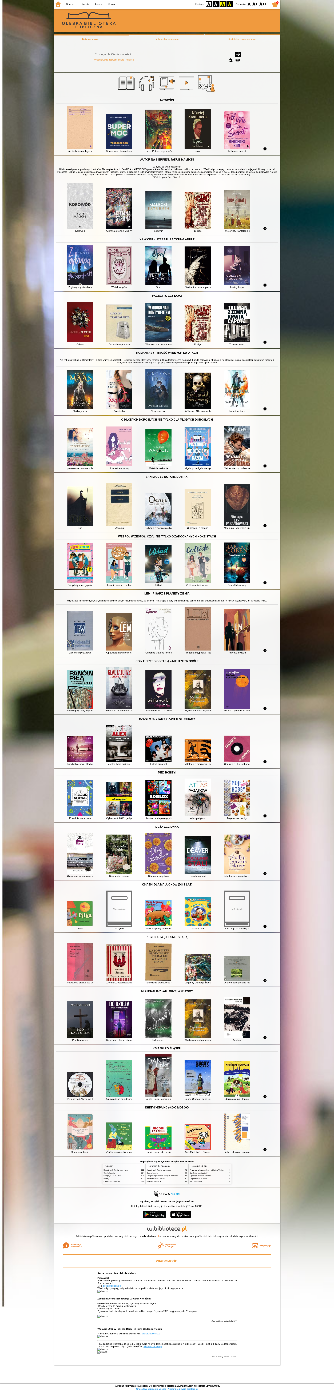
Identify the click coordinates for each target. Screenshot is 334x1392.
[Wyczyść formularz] (230, 60)
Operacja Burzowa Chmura (200, 1176)
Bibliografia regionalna (167, 39)
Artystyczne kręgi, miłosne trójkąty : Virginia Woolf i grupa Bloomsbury (217, 1170)
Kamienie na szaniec (112, 1181)
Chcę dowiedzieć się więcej (151, 1389)
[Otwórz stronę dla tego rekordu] (81, 128)
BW (215, 3)
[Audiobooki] (167, 91)
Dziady (106, 1179)
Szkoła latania (109, 1173)
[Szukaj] (238, 54)
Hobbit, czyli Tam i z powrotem (116, 1170)
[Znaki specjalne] (237, 60)
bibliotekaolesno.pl (112, 1286)
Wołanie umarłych (154, 1181)
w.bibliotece (150, 1236)
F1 (255, 3)
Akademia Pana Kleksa (156, 1179)
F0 (249, 3)
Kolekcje (130, 59)
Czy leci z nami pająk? (199, 1173)
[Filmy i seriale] (187, 91)
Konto (111, 4)
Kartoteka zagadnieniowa (242, 39)
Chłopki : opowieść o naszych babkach (162, 1176)
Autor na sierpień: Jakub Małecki (117, 1273)
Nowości (70, 4)
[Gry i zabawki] (207, 91)
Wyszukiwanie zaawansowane (109, 59)
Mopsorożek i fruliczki (198, 1179)
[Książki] (127, 91)
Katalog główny (91, 39)
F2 (263, 3)
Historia (85, 4)
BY (230, 3)
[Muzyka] (147, 91)
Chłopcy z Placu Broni (112, 1176)
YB (223, 3)
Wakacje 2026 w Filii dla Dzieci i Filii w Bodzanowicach (129, 1328)
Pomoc (99, 4)
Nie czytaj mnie (196, 1181)
